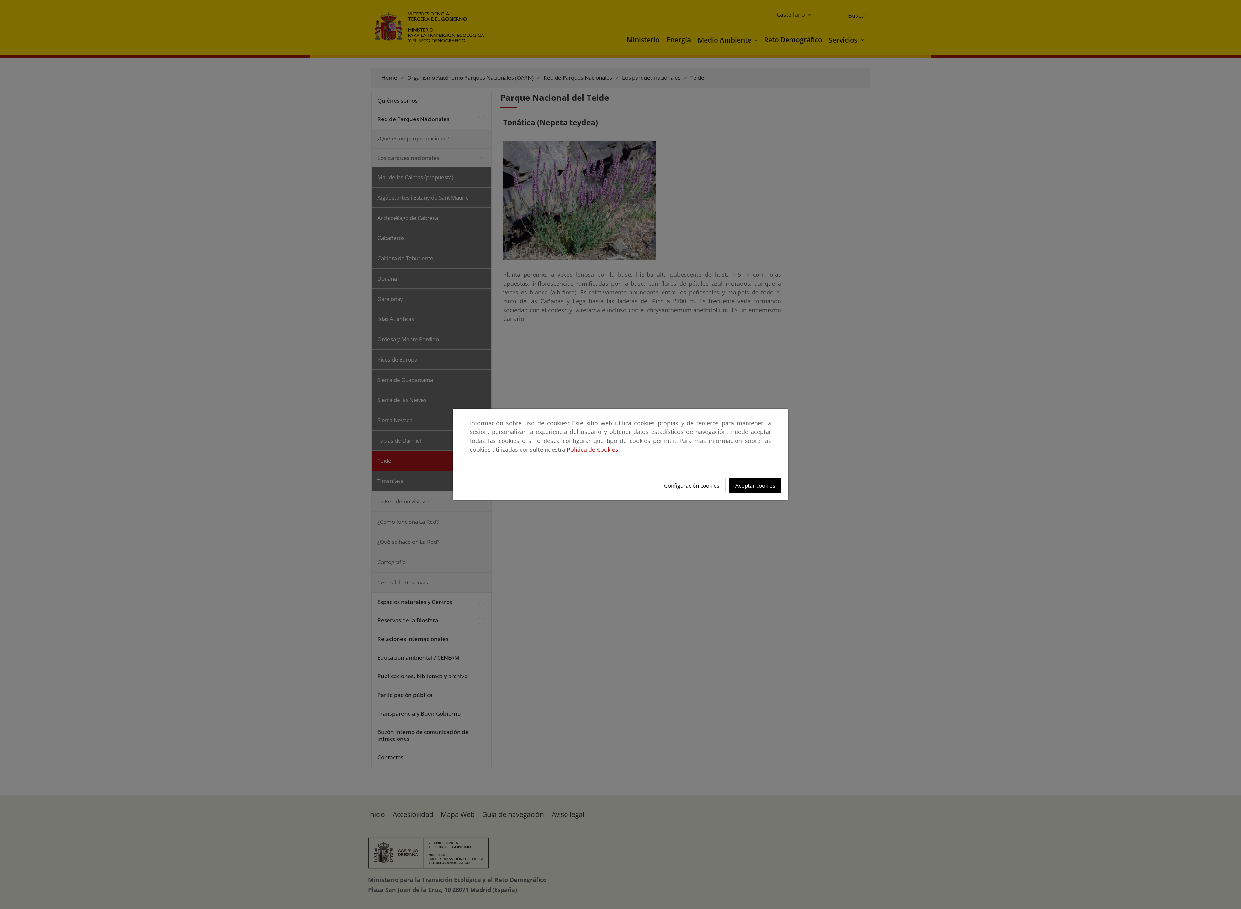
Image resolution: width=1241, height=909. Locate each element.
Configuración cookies (691, 485)
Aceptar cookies (755, 485)
